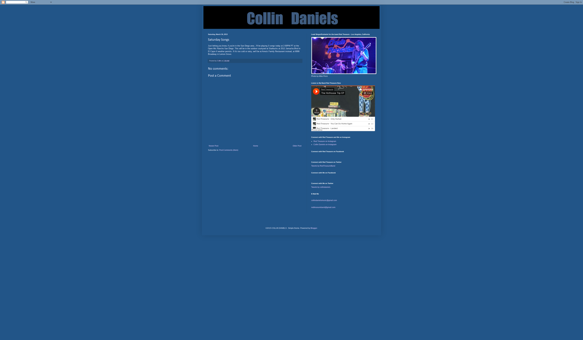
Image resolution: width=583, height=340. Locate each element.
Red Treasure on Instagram (325, 141)
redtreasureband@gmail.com (323, 207)
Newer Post (213, 146)
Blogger (314, 228)
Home (255, 146)
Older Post (297, 146)
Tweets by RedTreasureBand (323, 166)
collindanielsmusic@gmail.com (324, 200)
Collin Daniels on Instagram (325, 144)
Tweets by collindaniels (320, 187)
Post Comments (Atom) (228, 150)
